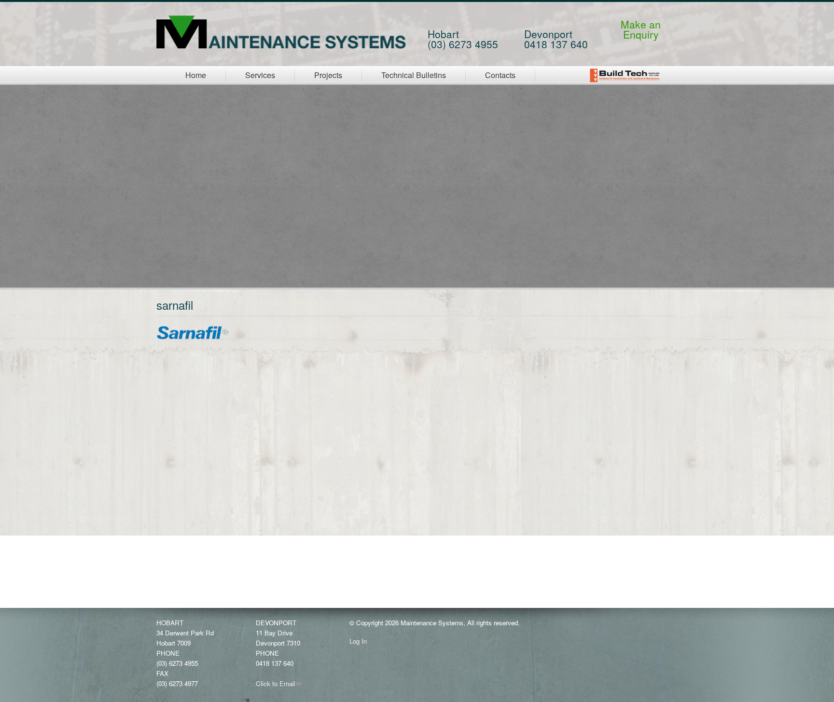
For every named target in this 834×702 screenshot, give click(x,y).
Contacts (500, 75)
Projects (328, 75)
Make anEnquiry (641, 29)
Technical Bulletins (413, 75)
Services (260, 75)
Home (195, 75)
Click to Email (278, 683)
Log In (358, 641)
